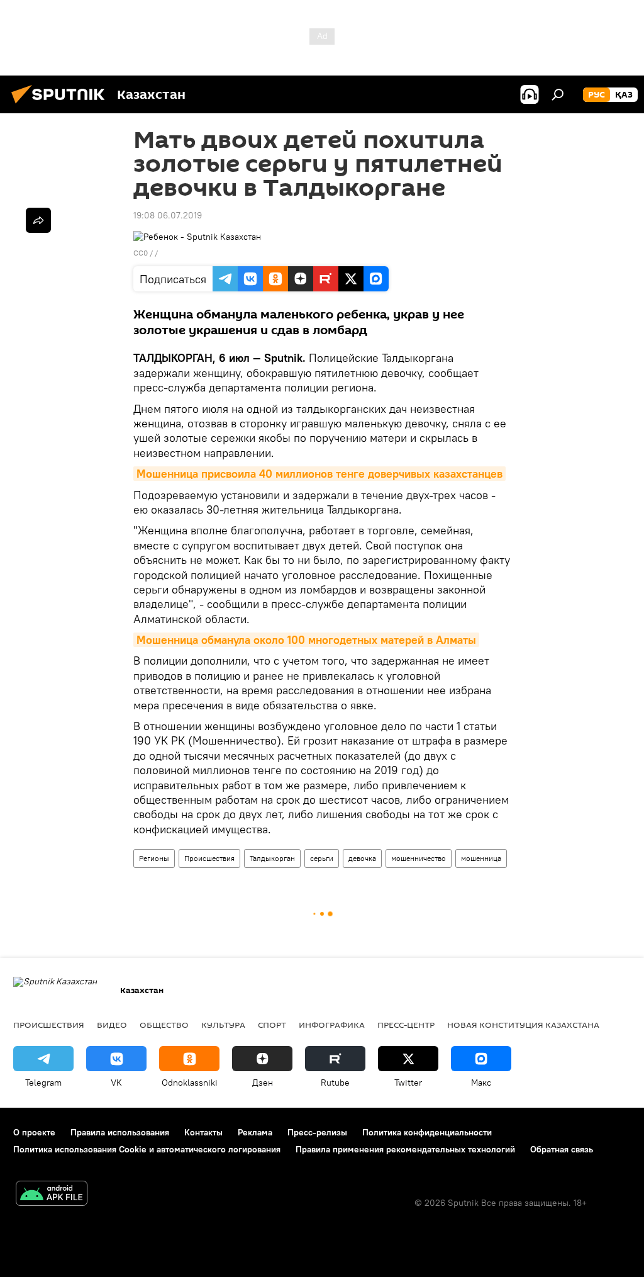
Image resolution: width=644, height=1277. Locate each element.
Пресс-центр (406, 1024)
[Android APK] (51, 1195)
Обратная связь (561, 1149)
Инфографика (332, 1024)
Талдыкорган (272, 858)
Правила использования (119, 1132)
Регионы (154, 858)
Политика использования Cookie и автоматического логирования (146, 1149)
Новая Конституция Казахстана (523, 1024)
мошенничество (418, 858)
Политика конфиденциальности (427, 1132)
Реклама (255, 1132)
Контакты (203, 1132)
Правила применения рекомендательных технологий (405, 1149)
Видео (112, 1024)
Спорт (272, 1024)
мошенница (481, 858)
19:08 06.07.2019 (167, 215)
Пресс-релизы (317, 1132)
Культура (223, 1024)
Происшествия (209, 858)
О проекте (34, 1132)
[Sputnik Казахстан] (61, 105)
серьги (321, 858)
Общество (164, 1024)
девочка (362, 858)
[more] (38, 220)
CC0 (140, 252)
